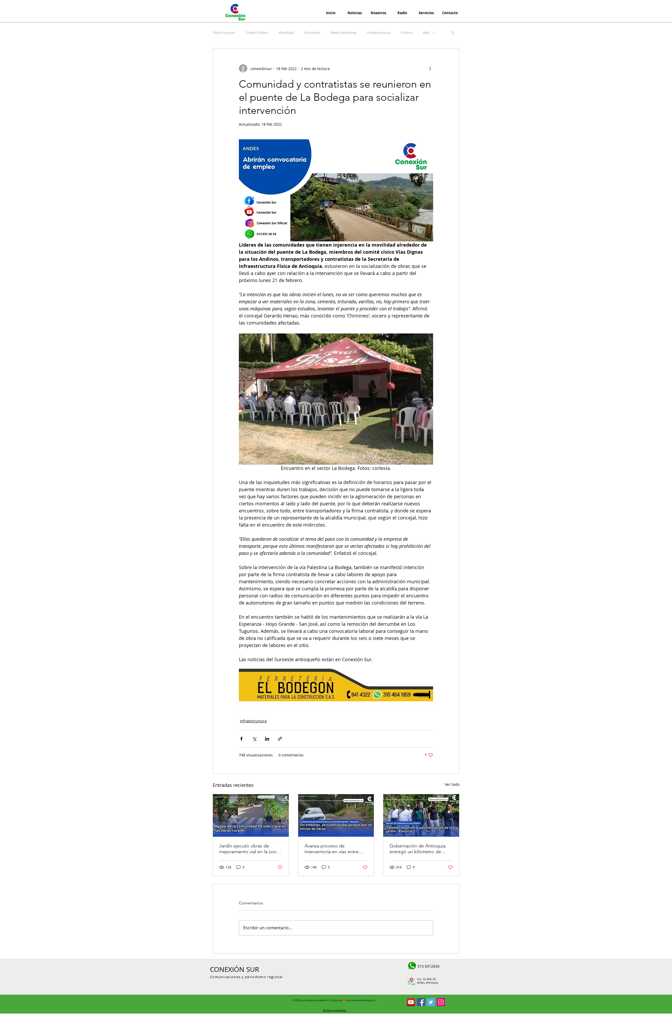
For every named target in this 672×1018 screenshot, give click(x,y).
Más (426, 32)
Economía (312, 32)
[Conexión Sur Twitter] (431, 1002)
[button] (452, 32)
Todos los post (224, 32)
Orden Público (257, 32)
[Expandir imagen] (336, 399)
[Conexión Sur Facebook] (421, 1002)
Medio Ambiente (343, 32)
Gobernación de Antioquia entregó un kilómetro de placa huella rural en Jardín (417, 849)
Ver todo (452, 784)
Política (406, 32)
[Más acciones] (430, 68)
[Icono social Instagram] (441, 1002)
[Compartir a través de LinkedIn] (267, 738)
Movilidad (286, 32)
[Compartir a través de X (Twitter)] (254, 738)
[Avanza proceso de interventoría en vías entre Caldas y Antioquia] (336, 815)
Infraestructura (379, 32)
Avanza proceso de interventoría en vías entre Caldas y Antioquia (331, 849)
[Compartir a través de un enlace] (279, 738)
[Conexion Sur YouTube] (411, 1002)
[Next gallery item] (427, 399)
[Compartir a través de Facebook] (241, 738)
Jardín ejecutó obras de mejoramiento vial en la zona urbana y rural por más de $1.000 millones (249, 849)
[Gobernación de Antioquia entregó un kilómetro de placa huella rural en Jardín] (421, 815)
